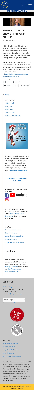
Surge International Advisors (14, 242)
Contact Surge (8, 287)
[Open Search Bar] (21, 5)
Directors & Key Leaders (13, 230)
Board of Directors (11, 233)
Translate (17, 303)
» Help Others (9, 109)
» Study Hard (9, 103)
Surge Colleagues (11, 239)
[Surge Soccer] (5, 5)
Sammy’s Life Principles (13, 115)
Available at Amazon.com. (18, 170)
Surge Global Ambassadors (14, 236)
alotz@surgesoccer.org (12, 271)
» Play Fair (8, 106)
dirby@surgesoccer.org (14, 269)
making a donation (11, 267)
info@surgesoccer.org (14, 294)
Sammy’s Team (10, 112)
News (7, 95)
